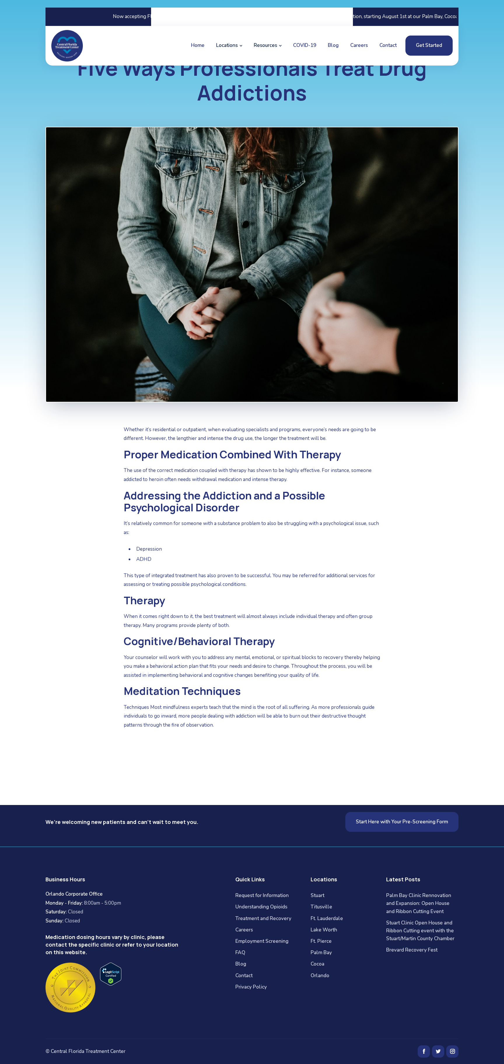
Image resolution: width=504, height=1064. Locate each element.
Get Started (429, 45)
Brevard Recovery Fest (412, 950)
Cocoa (317, 964)
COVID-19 (304, 45)
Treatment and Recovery (263, 918)
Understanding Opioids (261, 906)
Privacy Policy (251, 987)
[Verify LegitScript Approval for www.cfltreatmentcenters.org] (110, 973)
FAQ (240, 952)
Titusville (321, 906)
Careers (359, 45)
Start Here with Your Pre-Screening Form (402, 821)
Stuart (317, 895)
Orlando (320, 975)
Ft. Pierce (321, 941)
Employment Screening (261, 941)
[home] (67, 45)
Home (197, 45)
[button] (229, 45)
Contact (388, 45)
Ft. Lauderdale (327, 918)
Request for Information (262, 895)
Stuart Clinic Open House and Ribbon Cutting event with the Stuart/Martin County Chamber (420, 930)
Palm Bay (321, 952)
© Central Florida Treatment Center (85, 1051)
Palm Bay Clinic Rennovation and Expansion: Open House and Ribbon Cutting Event (418, 903)
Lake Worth (324, 929)
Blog (333, 45)
